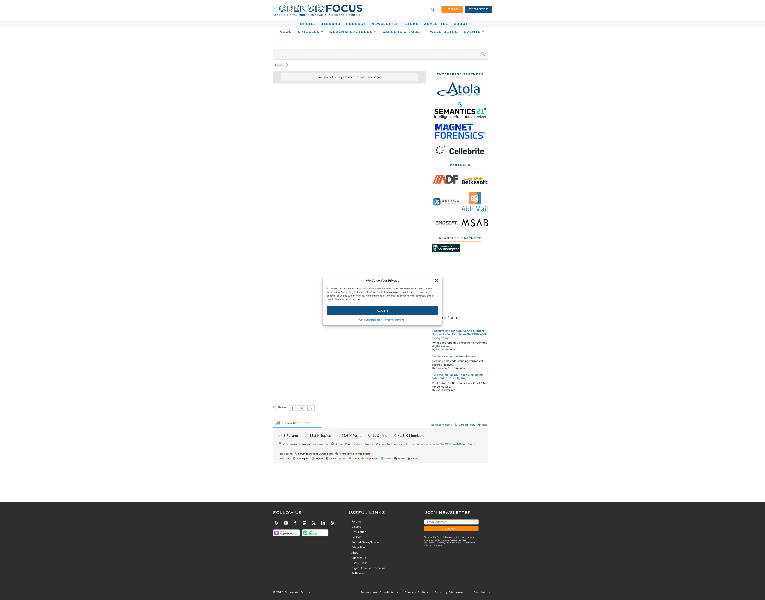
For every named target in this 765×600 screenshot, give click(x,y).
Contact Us (358, 558)
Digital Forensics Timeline (368, 568)
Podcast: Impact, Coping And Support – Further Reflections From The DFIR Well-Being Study (459, 334)
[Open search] (432, 9)
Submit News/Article (365, 542)
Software (357, 573)
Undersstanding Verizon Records (454, 356)
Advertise (436, 24)
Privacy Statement (394, 319)
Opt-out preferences (370, 319)
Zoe (438, 349)
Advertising (359, 547)
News (285, 32)
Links (411, 24)
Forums (306, 24)
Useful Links (359, 563)
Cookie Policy (416, 592)
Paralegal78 (443, 367)
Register (478, 9)
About (461, 24)
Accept (382, 310)
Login (452, 9)
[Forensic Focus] (318, 15)
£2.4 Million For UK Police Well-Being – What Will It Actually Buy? (458, 376)
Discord (330, 24)
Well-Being (444, 32)
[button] (436, 281)
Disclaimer (482, 592)
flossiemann (320, 444)
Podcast (356, 24)
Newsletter (385, 24)
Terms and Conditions (379, 592)
